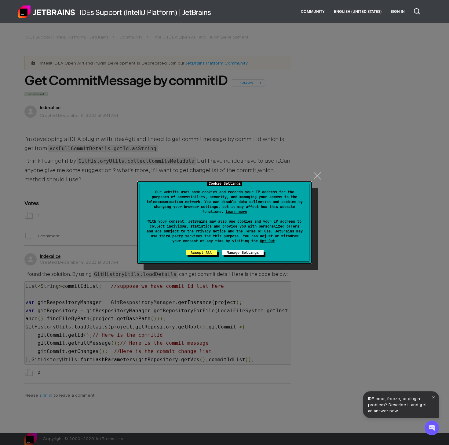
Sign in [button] (398, 11)
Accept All (201, 252)
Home (46, 12)
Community (313, 11)
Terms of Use (258, 231)
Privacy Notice (211, 231)
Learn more (236, 211)
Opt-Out (267, 241)
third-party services (180, 236)
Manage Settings (243, 252)
